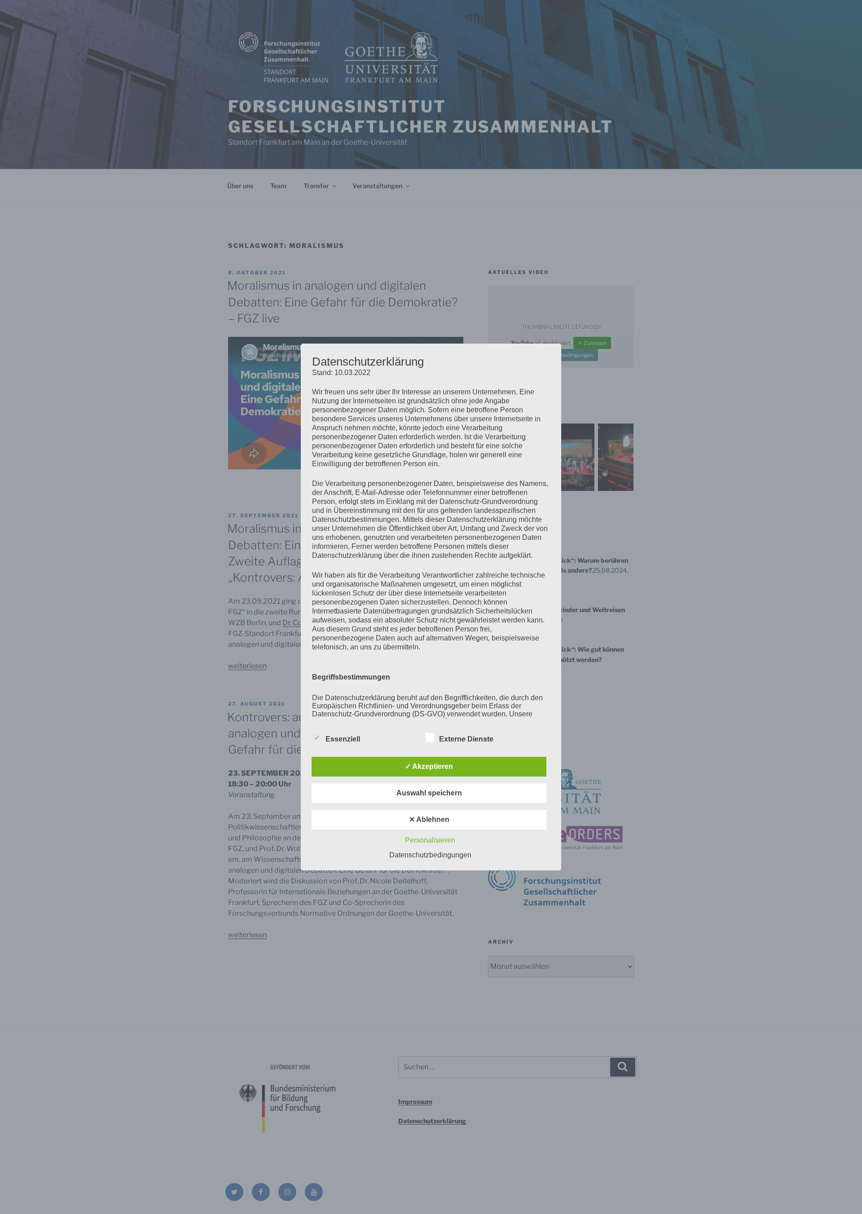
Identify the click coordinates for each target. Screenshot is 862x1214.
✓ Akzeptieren (429, 766)
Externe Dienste (466, 739)
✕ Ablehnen (429, 819)
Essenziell (342, 739)
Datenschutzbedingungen (430, 855)
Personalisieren (430, 840)
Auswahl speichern (429, 793)
